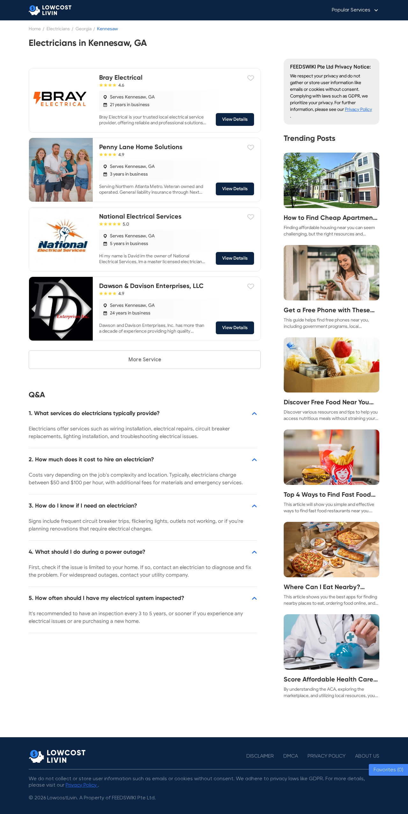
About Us (367, 756)
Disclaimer (260, 756)
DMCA (290, 756)
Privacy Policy (358, 109)
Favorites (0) (388, 770)
